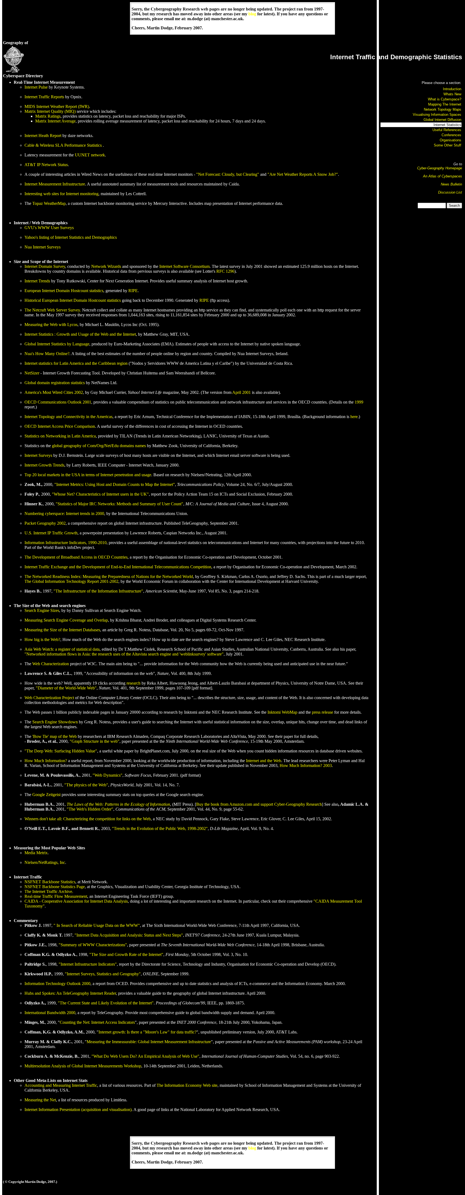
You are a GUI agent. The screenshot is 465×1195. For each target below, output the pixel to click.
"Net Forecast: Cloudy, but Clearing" (227, 174)
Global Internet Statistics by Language (56, 344)
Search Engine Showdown (55, 722)
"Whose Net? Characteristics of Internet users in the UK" (100, 494)
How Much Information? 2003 (306, 765)
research (133, 683)
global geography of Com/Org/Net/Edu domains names (99, 445)
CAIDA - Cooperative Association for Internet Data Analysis (76, 901)
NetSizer (31, 373)
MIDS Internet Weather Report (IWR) (56, 106)
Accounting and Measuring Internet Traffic (60, 1085)
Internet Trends (37, 281)
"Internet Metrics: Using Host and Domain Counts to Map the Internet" (114, 484)
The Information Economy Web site (187, 1085)
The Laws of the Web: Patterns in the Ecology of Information (118, 804)
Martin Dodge (159, 28)
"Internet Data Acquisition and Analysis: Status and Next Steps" (129, 935)
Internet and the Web (263, 760)
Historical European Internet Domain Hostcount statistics (72, 300)
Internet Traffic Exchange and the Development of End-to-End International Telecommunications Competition (117, 567)
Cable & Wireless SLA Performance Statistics (63, 145)
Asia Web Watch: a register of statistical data (62, 649)
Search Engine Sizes (41, 610)
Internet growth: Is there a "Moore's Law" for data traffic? (147, 1032)
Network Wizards (106, 266)
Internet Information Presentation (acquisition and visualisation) (78, 1109)
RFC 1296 (225, 271)
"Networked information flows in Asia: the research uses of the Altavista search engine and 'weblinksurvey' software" (124, 654)
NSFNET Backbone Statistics (49, 881)
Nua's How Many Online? (46, 353)
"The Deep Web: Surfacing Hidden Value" (60, 751)
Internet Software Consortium (184, 266)
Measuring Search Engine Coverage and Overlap (66, 620)
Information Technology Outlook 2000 (57, 983)
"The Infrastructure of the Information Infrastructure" (98, 591)
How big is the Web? (42, 639)
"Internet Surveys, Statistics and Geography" (103, 974)
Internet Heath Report (42, 135)
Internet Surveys (38, 455)
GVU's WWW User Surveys (49, 227)
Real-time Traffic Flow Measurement (55, 896)
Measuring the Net (40, 1100)
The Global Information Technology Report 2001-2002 (71, 581)
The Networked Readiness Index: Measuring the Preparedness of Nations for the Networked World (108, 576)
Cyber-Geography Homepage (439, 168)
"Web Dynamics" (107, 775)
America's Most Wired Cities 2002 (53, 392)
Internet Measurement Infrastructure (54, 184)
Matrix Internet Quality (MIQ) (50, 111)
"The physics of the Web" (86, 785)
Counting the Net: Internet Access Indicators (97, 1022)
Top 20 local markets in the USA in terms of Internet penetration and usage (87, 474)
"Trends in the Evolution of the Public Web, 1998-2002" (160, 828)
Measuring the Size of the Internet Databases (62, 630)
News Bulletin (451, 184)
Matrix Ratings (48, 116)
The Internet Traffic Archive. (48, 891)
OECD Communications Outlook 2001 (57, 402)
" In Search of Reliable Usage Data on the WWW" (97, 925)
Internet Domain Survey (44, 266)
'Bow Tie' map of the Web (54, 736)
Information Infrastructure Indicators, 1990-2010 (65, 542)
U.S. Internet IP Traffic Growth (51, 533)
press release (322, 712)
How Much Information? (45, 760)
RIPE (133, 290)
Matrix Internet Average (55, 121)
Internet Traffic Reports (44, 96)
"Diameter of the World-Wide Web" (66, 688)
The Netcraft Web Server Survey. (52, 310)
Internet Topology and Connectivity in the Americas (68, 416)
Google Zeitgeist (46, 794)
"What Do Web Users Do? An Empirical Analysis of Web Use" (145, 1056)
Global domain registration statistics (54, 382)
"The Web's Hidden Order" (90, 809)
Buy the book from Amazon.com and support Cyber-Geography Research (259, 804)
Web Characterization (50, 663)
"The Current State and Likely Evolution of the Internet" (106, 1003)
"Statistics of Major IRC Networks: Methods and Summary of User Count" (119, 504)
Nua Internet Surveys (42, 247)
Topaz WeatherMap (49, 203)
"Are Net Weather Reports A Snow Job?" (302, 174)
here (354, 416)
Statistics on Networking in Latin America (60, 436)
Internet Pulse (36, 87)
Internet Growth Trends (44, 465)
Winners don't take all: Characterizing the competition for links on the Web (87, 818)
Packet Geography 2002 (45, 523)
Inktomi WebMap (282, 712)
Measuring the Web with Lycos (51, 324)
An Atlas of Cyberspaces (442, 176)
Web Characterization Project (49, 697)
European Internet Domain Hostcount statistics (63, 290)
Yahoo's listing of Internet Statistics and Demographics (70, 237)
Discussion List (450, 192)
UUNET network (90, 155)
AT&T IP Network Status (46, 164)
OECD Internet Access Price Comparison (59, 426)
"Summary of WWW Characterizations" (93, 944)
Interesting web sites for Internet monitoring (61, 193)
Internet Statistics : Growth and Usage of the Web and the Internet (80, 334)
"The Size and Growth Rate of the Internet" (126, 954)
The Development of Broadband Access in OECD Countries (76, 557)
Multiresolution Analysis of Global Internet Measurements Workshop (82, 1066)
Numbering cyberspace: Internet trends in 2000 (64, 513)
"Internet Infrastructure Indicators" (88, 964)
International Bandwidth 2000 (49, 1012)
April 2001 (241, 392)
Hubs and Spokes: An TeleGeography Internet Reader (70, 993)
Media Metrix (36, 852)
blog (252, 14)
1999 (359, 402)
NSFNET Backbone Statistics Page (54, 886)
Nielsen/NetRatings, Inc (44, 862)
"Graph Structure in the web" (94, 741)
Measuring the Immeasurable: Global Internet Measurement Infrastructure (149, 1041)
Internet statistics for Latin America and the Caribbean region (76, 363)
